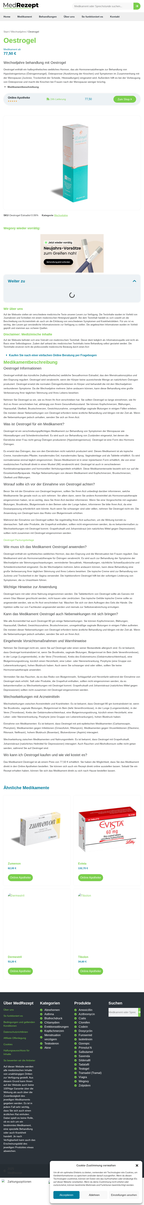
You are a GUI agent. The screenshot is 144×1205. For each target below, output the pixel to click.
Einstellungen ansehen (124, 1194)
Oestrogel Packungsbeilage (19, 540)
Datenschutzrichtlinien (16, 1031)
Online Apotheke (20, 877)
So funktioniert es (92, 16)
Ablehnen (94, 1194)
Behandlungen (48, 16)
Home (7, 16)
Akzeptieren (66, 1194)
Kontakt (115, 16)
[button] (137, 1165)
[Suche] (136, 6)
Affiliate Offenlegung (15, 1038)
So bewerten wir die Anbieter (19, 1060)
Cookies (8, 1044)
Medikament (24, 16)
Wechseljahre (18, 31)
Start (6, 31)
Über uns (69, 16)
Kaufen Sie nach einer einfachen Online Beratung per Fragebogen (53, 355)
